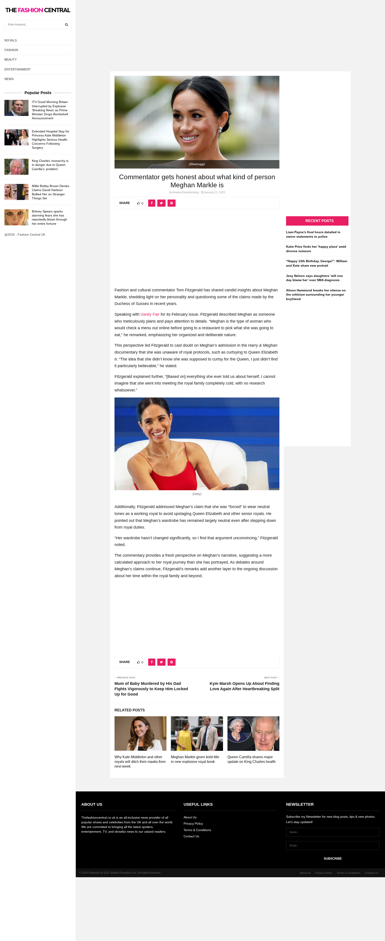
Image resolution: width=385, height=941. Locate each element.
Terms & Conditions (197, 830)
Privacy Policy (193, 823)
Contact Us (191, 836)
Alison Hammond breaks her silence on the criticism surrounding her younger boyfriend (316, 294)
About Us (190, 817)
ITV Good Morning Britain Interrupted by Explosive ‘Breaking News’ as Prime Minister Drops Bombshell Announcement (50, 110)
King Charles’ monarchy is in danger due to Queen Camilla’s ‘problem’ (50, 165)
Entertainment (17, 69)
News (9, 79)
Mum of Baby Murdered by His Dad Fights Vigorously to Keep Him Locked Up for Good (151, 688)
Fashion (11, 50)
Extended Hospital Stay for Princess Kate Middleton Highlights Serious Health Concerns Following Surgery (50, 139)
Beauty (10, 59)
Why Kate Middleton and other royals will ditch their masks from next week (140, 761)
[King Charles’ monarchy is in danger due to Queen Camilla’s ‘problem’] (16, 167)
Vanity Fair (151, 314)
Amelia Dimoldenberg (185, 192)
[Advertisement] (192, 31)
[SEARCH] (66, 24)
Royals (10, 40)
